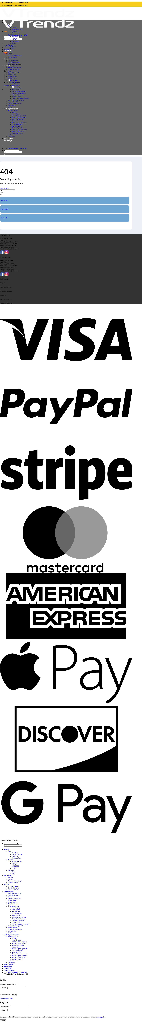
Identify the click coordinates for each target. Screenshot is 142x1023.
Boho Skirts (15, 41)
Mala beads (15, 121)
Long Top (14, 31)
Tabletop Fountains (13, 69)
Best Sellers (8, 140)
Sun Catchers (16, 84)
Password (3, 987)
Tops (9, 26)
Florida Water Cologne (14, 103)
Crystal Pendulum (17, 124)
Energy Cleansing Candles (16, 100)
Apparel (6, 24)
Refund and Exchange (6, 291)
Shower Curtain (16, 96)
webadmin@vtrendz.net (12, 249)
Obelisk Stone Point (17, 119)
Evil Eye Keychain (13, 62)
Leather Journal (12, 135)
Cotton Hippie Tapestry (19, 91)
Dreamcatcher (16, 89)
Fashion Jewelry (13, 882)
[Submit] (4, 154)
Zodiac (10, 107)
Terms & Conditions (5, 299)
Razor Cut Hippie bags (15, 881)
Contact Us (7, 142)
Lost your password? (6, 998)
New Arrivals (8, 138)
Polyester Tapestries (17, 95)
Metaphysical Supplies (11, 109)
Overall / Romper (17, 36)
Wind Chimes (16, 85)
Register (3, 1020)
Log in (14, 994)
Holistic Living (8, 66)
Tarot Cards (11, 136)
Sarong (14, 43)
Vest (13, 48)
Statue (9, 71)
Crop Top (14, 27)
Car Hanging (17, 88)
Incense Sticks (12, 74)
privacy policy (100, 1017)
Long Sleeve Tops (17, 29)
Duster (14, 46)
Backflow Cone (12, 78)
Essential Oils (12, 105)
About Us (2, 283)
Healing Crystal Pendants (19, 129)
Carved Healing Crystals (19, 116)
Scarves (10, 53)
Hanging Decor (14, 80)
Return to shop (8, 86)
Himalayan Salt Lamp (14, 67)
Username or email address (9, 984)
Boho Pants (15, 40)
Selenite (14, 112)
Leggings (14, 38)
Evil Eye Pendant (13, 64)
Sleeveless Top (16, 33)
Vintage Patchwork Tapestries (20, 98)
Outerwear (11, 45)
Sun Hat (10, 52)
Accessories (8, 50)
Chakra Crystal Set (17, 133)
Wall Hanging (16, 82)
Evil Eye (6, 59)
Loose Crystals (16, 114)
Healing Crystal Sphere (19, 117)
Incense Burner (12, 76)
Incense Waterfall (13, 102)
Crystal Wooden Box (14, 73)
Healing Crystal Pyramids (19, 122)
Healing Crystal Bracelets (19, 128)
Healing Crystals (13, 110)
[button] (6, 31)
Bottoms (10, 34)
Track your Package (5, 287)
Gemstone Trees (16, 126)
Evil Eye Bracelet (13, 886)
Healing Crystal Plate (18, 131)
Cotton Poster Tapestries (19, 93)
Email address (5, 1006)
